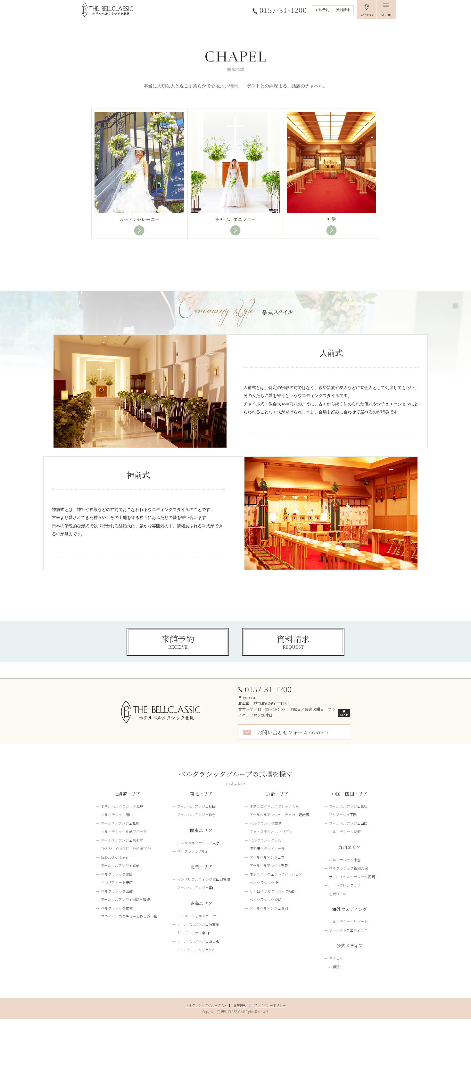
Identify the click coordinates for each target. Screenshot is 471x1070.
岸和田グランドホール (267, 848)
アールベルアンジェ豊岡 (269, 908)
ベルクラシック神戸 (265, 882)
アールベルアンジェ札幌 (120, 823)
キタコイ (336, 958)
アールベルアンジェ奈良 (269, 865)
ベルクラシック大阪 (265, 840)
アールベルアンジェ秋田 (196, 806)
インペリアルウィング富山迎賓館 (203, 879)
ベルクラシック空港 (265, 823)
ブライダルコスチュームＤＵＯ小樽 (129, 916)
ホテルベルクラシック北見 (122, 806)
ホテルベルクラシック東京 (198, 842)
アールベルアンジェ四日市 (198, 941)
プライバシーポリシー (270, 1005)
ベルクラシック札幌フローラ (124, 831)
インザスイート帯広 (117, 882)
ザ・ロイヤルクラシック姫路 (272, 891)
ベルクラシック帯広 (117, 874)
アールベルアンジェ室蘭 (120, 865)
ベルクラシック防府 (345, 831)
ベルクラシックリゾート (348, 921)
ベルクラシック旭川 (117, 814)
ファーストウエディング (348, 930)
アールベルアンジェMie (195, 949)
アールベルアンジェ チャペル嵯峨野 (279, 814)
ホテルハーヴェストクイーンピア (276, 874)
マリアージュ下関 (343, 814)
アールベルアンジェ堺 (267, 857)
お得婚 (334, 966)
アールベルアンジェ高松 (348, 806)
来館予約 (322, 9)
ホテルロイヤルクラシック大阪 (274, 806)
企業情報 (240, 1005)
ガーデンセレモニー (139, 219)
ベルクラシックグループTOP (206, 1005)
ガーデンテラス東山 (193, 932)
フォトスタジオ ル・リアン (271, 831)
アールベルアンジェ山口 (348, 823)
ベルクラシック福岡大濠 (348, 868)
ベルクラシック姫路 (265, 899)
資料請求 (343, 9)
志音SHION (337, 893)
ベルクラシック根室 (117, 908)
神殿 (331, 219)
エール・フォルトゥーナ (196, 915)
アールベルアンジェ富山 (196, 887)
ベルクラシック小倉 (345, 859)
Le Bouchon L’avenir (116, 857)
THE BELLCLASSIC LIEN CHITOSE (126, 848)
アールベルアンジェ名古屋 (198, 924)
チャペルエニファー (235, 219)
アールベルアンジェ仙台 (196, 814)
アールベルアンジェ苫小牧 (122, 840)
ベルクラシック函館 (117, 891)
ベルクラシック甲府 (193, 851)
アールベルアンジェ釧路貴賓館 (125, 899)
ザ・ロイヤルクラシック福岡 (352, 876)
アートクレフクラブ (344, 885)
